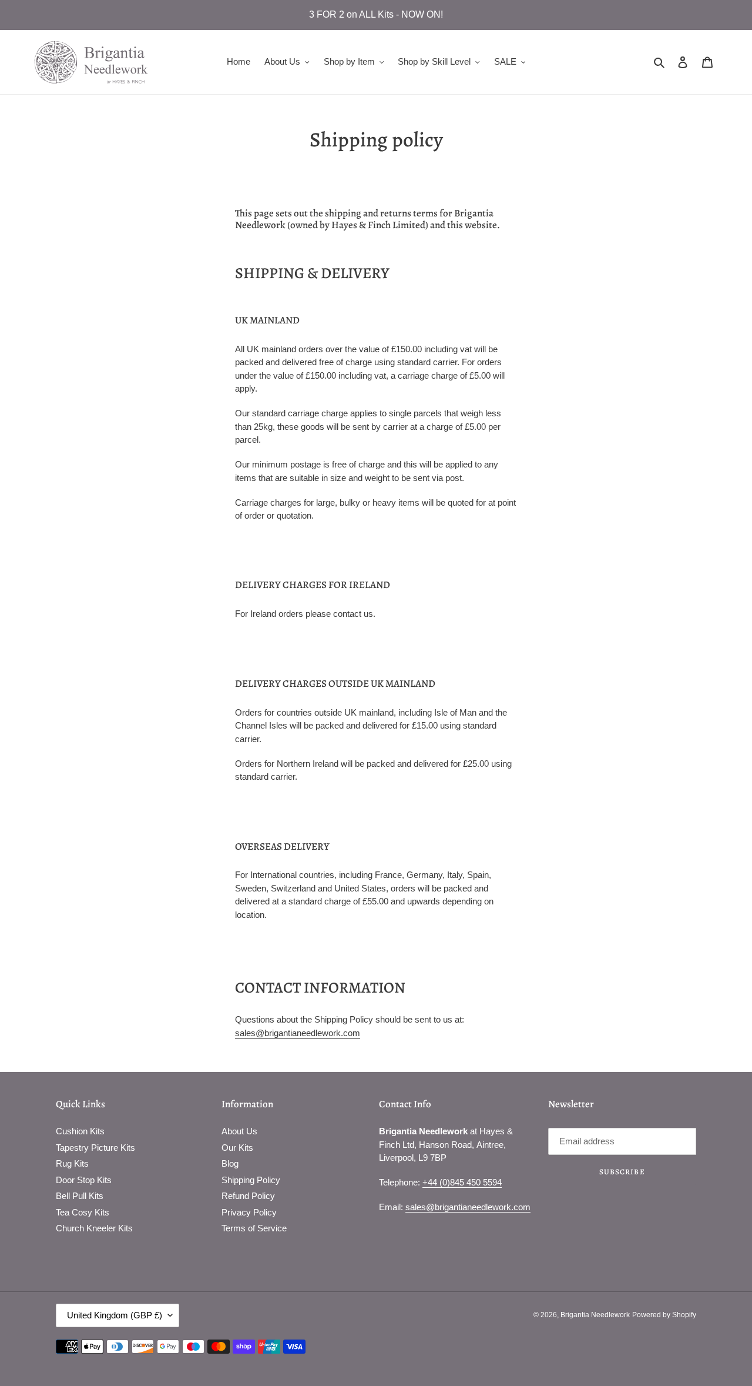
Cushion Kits (80, 1131)
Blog (230, 1163)
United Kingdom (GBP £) (114, 1315)
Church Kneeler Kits (94, 1228)
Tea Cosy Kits (82, 1212)
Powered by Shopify (664, 1315)
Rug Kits (72, 1163)
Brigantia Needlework (595, 1315)
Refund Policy (248, 1196)
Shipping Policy (250, 1180)
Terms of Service (254, 1228)
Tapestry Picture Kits (95, 1148)
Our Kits (237, 1148)
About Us (239, 1131)
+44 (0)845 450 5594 (462, 1182)
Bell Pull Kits (79, 1196)
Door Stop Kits (84, 1180)
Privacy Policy (249, 1212)
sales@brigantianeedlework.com (297, 1033)
